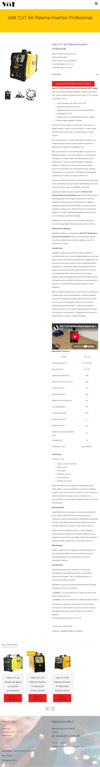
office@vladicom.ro (9, 760)
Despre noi (6, 729)
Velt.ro (28, 24)
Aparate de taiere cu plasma (71, 631)
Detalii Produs (13, 698)
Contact (55, 732)
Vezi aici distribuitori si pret (73, 83)
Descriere (56, 74)
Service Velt (6, 735)
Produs (36, 24)
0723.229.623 (7, 756)
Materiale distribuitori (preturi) (63, 729)
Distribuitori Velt (8, 732)
